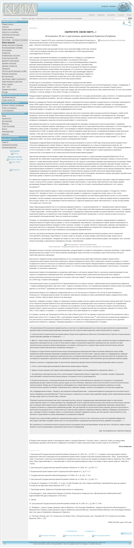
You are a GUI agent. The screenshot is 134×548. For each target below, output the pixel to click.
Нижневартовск (7, 132)
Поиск (129, 15)
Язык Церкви (7, 50)
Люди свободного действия (12, 82)
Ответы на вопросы (9, 108)
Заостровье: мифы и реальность (14, 79)
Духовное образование (10, 61)
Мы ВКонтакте (78, 536)
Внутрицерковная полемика (12, 48)
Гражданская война (9, 89)
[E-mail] (130, 23)
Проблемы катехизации (11, 35)
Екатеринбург (7, 121)
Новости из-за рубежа (10, 32)
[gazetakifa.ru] (20, 16)
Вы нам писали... (8, 76)
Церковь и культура (9, 63)
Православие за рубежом (11, 29)
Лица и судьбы (7, 84)
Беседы (5, 92)
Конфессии (6, 53)
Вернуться (127, 533)
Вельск (4, 129)
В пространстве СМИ (10, 58)
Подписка (100, 15)
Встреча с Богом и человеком (13, 105)
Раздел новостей (8, 100)
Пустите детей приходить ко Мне (14, 71)
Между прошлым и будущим (12, 45)
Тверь (4, 116)
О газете (121, 15)
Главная (91, 15)
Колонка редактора (9, 147)
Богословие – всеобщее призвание (15, 40)
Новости (5, 142)
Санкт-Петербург (8, 126)
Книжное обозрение (9, 74)
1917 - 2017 (6, 87)
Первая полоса (7, 24)
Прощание (6, 69)
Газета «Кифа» (108, 6)
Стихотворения (8, 111)
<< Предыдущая (71, 531)
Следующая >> (90, 531)
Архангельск (6, 119)
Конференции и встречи (11, 56)
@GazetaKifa (105, 536)
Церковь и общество (9, 66)
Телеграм (52, 536)
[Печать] (125, 23)
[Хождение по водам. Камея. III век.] (123, 11)
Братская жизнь (8, 37)
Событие (5, 27)
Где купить (111, 15)
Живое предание (14, 18)
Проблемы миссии (9, 97)
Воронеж (5, 124)
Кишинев (5, 134)
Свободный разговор (10, 145)
